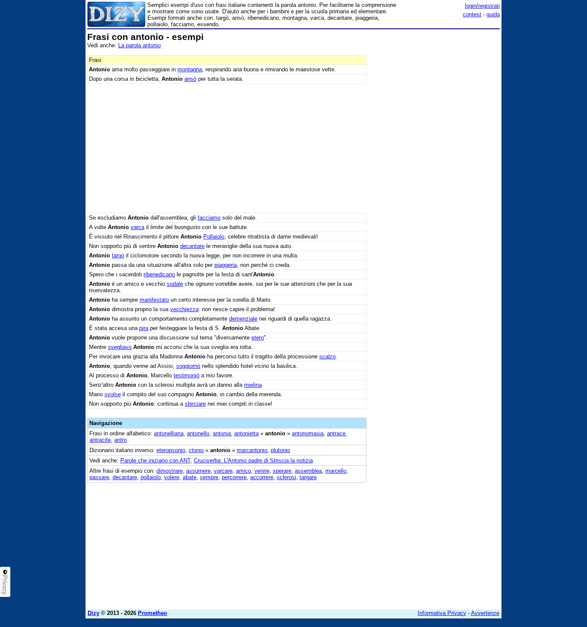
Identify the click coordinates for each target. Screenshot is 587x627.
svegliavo (119, 347)
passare (99, 477)
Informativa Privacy (442, 613)
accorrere (261, 477)
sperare (282, 471)
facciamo (209, 217)
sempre (209, 477)
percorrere (234, 477)
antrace (336, 433)
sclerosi (286, 477)
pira (143, 328)
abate (189, 477)
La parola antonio (139, 45)
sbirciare (195, 404)
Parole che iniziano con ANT (155, 460)
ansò (190, 79)
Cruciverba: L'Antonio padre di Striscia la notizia (253, 460)
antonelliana (168, 433)
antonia (222, 433)
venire (261, 471)
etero (257, 337)
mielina (253, 385)
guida (493, 14)
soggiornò (188, 366)
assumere (198, 471)
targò (118, 255)
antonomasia (308, 433)
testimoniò (186, 375)
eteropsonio (170, 450)
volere (171, 477)
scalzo (327, 356)
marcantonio (252, 450)
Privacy (5, 585)
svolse (112, 394)
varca (137, 227)
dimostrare (169, 471)
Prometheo (152, 613)
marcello (335, 471)
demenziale (243, 318)
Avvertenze (485, 613)
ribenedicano (159, 274)
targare (308, 477)
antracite (100, 440)
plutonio (280, 450)
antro (120, 440)
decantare (192, 246)
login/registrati (482, 6)
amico (243, 471)
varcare (223, 471)
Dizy (93, 613)
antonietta (246, 433)
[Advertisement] (435, 161)
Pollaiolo (213, 236)
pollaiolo (151, 477)
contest (472, 14)
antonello (198, 433)
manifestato (154, 300)
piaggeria (225, 265)
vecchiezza (184, 309)
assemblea (308, 471)
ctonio (196, 450)
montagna (189, 69)
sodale (175, 284)
